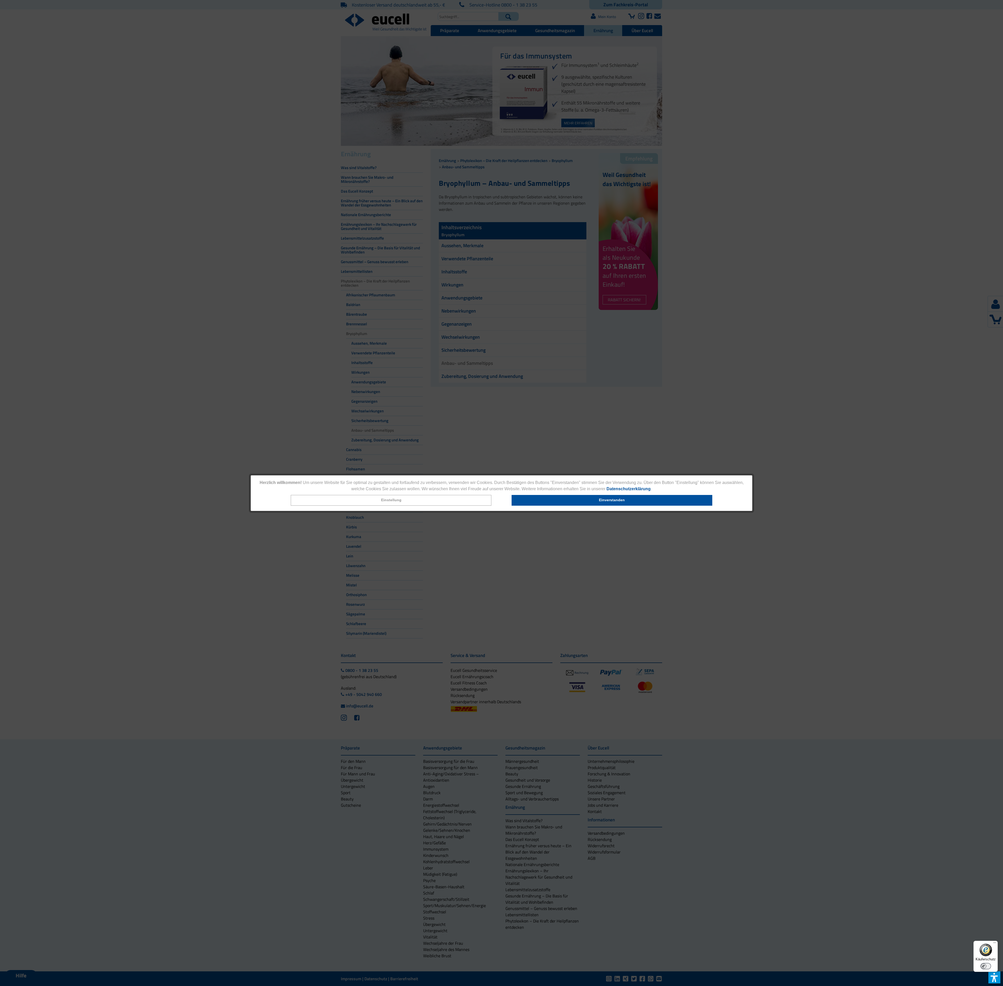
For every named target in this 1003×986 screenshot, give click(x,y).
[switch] (986, 966)
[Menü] (995, 944)
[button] (391, 500)
